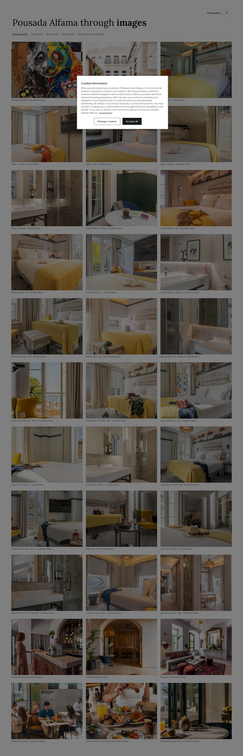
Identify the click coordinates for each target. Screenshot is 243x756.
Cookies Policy (105, 112)
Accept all (132, 121)
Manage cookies (107, 121)
